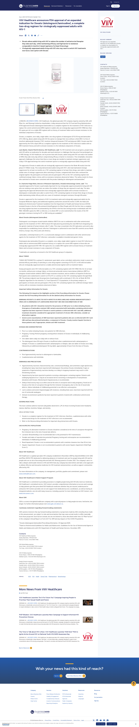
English (103, 56)
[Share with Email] (35, 35)
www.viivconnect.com (26, 493)
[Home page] (28, 6)
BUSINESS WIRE (32, 121)
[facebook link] (104, 720)
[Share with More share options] (41, 35)
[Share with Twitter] (29, 35)
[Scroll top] (133, 683)
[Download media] (43, 98)
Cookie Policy (6, 724)
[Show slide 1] (27, 109)
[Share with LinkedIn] (25, 35)
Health (37, 576)
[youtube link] (100, 720)
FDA (33, 576)
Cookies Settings (101, 723)
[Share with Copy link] (38, 35)
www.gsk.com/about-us (55, 504)
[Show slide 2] (44, 109)
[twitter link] (94, 720)
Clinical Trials (44, 576)
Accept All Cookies (111, 723)
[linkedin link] (97, 720)
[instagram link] (107, 720)
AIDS (29, 576)
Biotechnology (62, 576)
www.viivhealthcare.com (27, 474)
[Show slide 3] (61, 109)
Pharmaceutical (53, 576)
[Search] (111, 2)
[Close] (135, 724)
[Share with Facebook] (32, 35)
